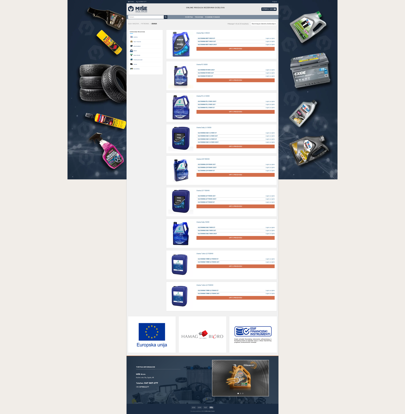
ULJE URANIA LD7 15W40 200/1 (207, 199)
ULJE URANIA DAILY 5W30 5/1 (206, 227)
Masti (135, 51)
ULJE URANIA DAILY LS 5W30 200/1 (208, 142)
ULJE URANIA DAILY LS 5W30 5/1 (207, 139)
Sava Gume (137, 55)
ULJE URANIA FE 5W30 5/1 (205, 76)
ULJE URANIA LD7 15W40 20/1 (206, 196)
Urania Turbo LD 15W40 (204, 253)
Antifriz (136, 37)
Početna (189, 17)
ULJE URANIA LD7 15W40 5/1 (206, 202)
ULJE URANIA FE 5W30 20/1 (206, 73)
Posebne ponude (212, 17)
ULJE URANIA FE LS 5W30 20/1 (206, 104)
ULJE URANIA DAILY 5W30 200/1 (207, 234)
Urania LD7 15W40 (203, 190)
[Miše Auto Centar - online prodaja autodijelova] (139, 9)
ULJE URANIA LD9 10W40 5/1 (206, 171)
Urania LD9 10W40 (203, 159)
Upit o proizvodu (235, 49)
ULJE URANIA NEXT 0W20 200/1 (207, 45)
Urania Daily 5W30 (202, 222)
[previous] (216, 374)
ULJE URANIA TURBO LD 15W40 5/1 (208, 259)
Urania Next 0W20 (203, 33)
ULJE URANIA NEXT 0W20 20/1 (207, 41)
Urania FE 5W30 (202, 64)
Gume (135, 64)
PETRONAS (145, 23)
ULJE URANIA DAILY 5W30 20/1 (207, 230)
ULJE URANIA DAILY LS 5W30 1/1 (207, 133)
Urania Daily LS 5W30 (203, 127)
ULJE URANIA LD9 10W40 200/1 (207, 167)
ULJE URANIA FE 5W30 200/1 (206, 70)
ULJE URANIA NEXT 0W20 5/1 (206, 38)
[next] (265, 374)
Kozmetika (137, 69)
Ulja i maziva (133, 23)
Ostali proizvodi (138, 60)
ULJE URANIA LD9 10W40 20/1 (206, 164)
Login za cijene (270, 38)
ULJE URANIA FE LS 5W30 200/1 (207, 101)
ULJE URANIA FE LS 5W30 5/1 (206, 108)
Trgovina (199, 17)
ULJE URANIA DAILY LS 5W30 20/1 (208, 136)
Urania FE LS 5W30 (203, 96)
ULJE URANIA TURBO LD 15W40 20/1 (208, 262)
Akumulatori (137, 46)
